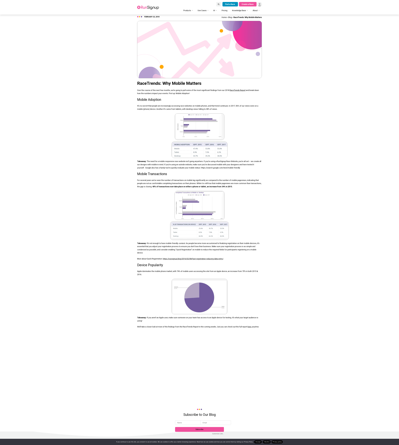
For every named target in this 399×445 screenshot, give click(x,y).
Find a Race (230, 4)
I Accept (258, 442)
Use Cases (202, 10)
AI (214, 10)
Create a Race (248, 4)
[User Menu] (259, 4)
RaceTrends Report (238, 90)
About (255, 10)
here (250, 327)
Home (224, 17)
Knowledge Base (239, 10)
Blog (230, 17)
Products (187, 10)
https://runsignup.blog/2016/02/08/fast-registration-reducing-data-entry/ (193, 259)
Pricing (224, 10)
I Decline (267, 442)
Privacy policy (277, 442)
